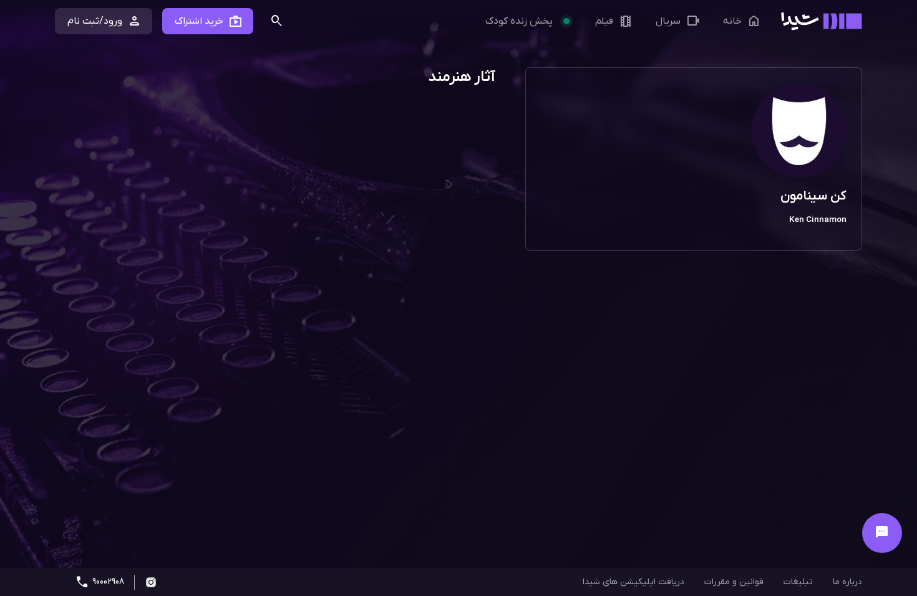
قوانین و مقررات (734, 582)
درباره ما (847, 582)
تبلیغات (798, 582)
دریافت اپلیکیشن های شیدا (633, 582)
